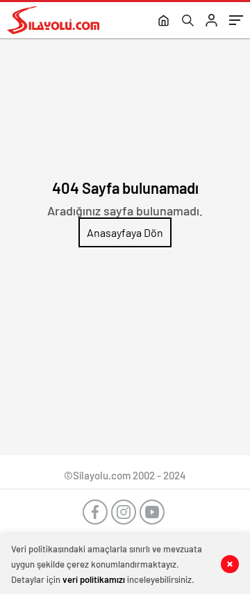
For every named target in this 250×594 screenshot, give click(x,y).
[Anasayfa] (163, 21)
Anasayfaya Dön (125, 232)
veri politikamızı (93, 579)
